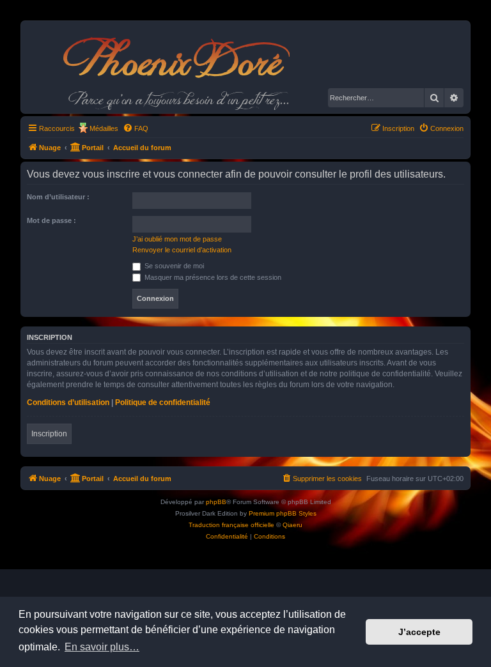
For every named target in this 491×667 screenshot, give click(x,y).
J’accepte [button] (419, 632)
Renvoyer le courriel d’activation (181, 250)
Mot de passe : (51, 220)
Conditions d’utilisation (68, 402)
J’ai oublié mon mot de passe (177, 239)
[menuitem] (135, 128)
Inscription (49, 433)
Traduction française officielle (231, 524)
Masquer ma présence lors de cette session (212, 277)
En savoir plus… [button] (102, 646)
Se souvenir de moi (173, 266)
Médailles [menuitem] (104, 128)
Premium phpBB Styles (282, 513)
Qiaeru (292, 524)
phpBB (216, 501)
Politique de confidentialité (162, 402)
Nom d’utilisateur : (58, 197)
